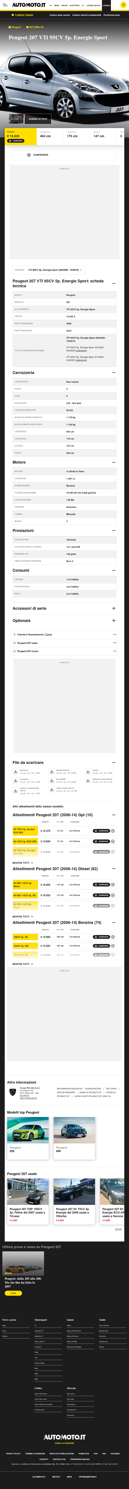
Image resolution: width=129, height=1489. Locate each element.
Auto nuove (70, 1394)
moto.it (56, 1476)
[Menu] (5, 5)
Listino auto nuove (60, 15)
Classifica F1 (39, 1336)
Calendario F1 (39, 1331)
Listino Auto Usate (41, 1399)
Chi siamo (115, 1453)
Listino (38, 1388)
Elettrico (5, 1336)
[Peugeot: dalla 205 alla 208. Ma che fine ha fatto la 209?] (23, 1263)
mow (69, 1476)
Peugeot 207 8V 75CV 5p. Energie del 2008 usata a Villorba (73, 1212)
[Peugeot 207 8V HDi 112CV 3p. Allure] (113, 884)
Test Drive (111, 1088)
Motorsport (41, 1319)
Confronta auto (112, 15)
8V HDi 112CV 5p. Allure (23, 906)
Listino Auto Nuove (41, 1394)
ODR (96, 1453)
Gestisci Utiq (59, 1459)
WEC (36, 1368)
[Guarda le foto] (16, 119)
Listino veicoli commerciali (86, 15)
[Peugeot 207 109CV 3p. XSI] (113, 946)
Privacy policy (13, 1453)
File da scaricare (28, 762)
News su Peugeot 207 (91, 1092)
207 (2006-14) (36, 27)
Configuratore (93, 1088)
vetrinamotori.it (88, 1476)
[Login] (123, 5)
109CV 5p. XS (21, 954)
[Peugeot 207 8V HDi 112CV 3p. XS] (113, 895)
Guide (102, 1319)
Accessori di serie (29, 608)
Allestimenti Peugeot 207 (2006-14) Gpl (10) (53, 814)
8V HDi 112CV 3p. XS (24, 895)
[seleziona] (81, 350)
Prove (4, 1331)
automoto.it (38, 1476)
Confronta (18, 141)
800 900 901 (24, 1095)
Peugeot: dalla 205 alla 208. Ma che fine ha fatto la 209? (23, 1282)
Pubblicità (84, 1453)
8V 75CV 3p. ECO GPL (25, 841)
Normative (102, 1336)
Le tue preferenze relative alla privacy (49, 1487)
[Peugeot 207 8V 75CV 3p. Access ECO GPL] (113, 831)
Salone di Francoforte (74, 1331)
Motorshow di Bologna (74, 1347)
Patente (101, 1347)
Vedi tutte (118, 1229)
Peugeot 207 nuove (27, 651)
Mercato (71, 1388)
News (8, 1273)
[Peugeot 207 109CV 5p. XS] (113, 955)
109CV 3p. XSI (21, 945)
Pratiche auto (103, 1341)
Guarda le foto (38, 118)
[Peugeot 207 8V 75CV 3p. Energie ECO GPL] (113, 852)
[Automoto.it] (28, 5)
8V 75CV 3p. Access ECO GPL (24, 831)
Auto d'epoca (71, 1404)
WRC (36, 1374)
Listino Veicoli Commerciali (43, 1404)
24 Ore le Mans (40, 1363)
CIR (36, 1358)
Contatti (43, 1459)
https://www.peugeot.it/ (28, 1098)
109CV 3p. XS (21, 937)
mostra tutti (21, 862)
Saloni (70, 1319)
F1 (35, 1325)
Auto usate (70, 1399)
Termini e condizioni (35, 1453)
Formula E (38, 1347)
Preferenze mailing (80, 1459)
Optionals (22, 620)
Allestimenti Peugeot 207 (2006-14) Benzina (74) (57, 922)
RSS (104, 1453)
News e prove (9, 1319)
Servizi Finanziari (66, 1092)
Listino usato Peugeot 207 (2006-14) (92, 1096)
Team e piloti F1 (40, 1341)
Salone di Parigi (72, 1341)
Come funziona (104, 1325)
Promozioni (70, 1415)
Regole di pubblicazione (62, 1453)
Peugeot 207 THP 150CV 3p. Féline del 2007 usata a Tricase (27, 1212)
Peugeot (16, 27)
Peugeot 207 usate (27, 643)
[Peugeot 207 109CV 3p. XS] (113, 937)
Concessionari (71, 1410)
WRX (36, 1379)
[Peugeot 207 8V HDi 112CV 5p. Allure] (113, 906)
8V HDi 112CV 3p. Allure (23, 884)
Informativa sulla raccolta (14, 1487)
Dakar (37, 1352)
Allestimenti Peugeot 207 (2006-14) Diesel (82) (55, 868)
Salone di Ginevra (72, 1336)
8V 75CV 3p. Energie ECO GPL (24, 852)
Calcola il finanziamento (30, 634)
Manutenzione (103, 1331)
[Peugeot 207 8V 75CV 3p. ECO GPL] (113, 841)
